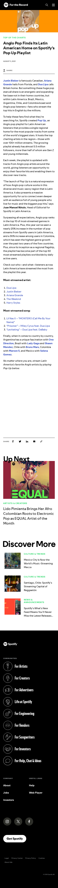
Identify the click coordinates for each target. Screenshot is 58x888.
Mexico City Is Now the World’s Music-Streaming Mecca (38, 563)
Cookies (42, 858)
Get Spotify (16, 838)
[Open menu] (53, 5)
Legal (7, 858)
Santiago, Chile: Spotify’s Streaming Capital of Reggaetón (38, 586)
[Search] (47, 5)
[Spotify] (15, 5)
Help (31, 785)
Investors (8, 800)
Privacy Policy (30, 858)
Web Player (35, 792)
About (6, 785)
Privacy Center (17, 858)
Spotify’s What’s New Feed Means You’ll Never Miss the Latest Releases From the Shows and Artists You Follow (38, 616)
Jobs (6, 792)
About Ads (8, 862)
